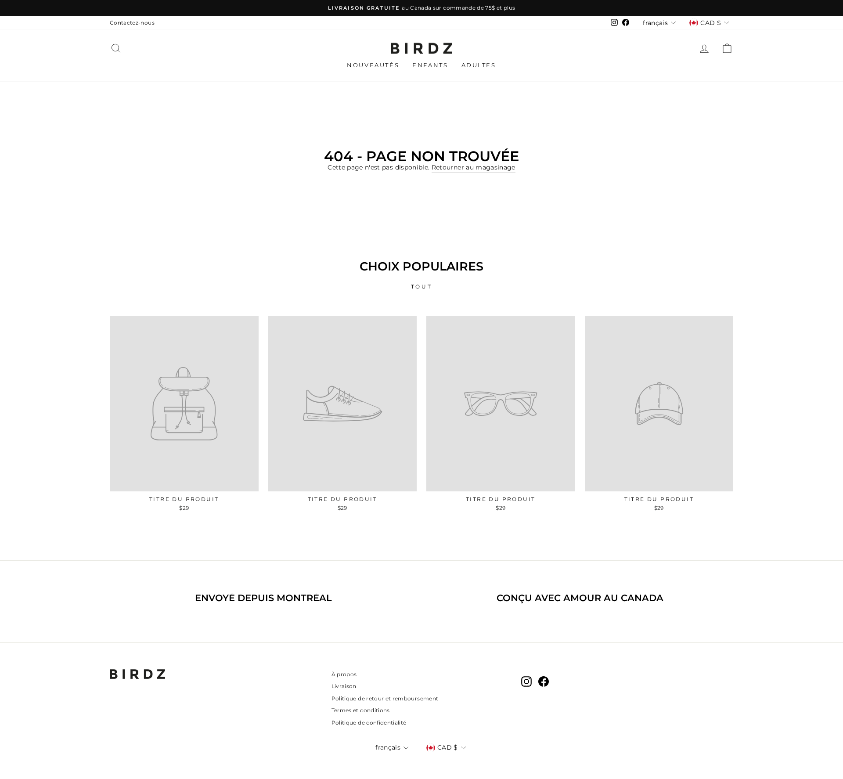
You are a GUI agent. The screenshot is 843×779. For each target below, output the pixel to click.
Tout (421, 286)
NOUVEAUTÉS (373, 65)
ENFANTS (430, 65)
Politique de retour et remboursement (385, 698)
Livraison (344, 686)
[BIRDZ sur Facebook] (543, 681)
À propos (344, 674)
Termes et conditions (360, 710)
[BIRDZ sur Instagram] (526, 681)
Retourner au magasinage (473, 167)
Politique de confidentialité (369, 722)
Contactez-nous (132, 22)
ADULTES (478, 65)
